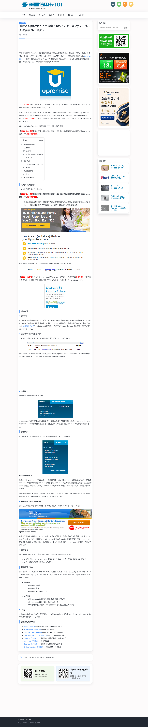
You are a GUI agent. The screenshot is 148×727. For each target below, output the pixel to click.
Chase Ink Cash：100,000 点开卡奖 (117, 187)
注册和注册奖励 (28, 144)
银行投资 (61, 15)
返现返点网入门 (28, 326)
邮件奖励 (27, 167)
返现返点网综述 (29, 626)
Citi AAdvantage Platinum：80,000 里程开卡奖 (118, 208)
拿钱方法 (27, 158)
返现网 (27, 151)
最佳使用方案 (27, 171)
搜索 (125, 28)
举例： (27, 174)
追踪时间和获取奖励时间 (33, 154)
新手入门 (42, 15)
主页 (23, 15)
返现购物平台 (50, 657)
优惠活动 (33, 657)
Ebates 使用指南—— (31, 638)
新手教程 (41, 657)
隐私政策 (29, 719)
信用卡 (51, 15)
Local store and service (33, 164)
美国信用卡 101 (36, 723)
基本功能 (25, 148)
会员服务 (81, 15)
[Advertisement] (55, 45)
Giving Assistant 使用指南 (33, 647)
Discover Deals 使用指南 (33, 632)
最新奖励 (32, 15)
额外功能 (25, 161)
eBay (26, 657)
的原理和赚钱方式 (32, 629)
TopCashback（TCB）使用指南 (35, 635)
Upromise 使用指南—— (32, 641)
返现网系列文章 (28, 177)
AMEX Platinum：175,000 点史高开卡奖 (118, 197)
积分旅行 (71, 15)
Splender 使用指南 (30, 644)
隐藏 (40, 140)
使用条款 (21, 719)
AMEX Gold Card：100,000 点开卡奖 (117, 167)
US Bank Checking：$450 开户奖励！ (118, 177)
